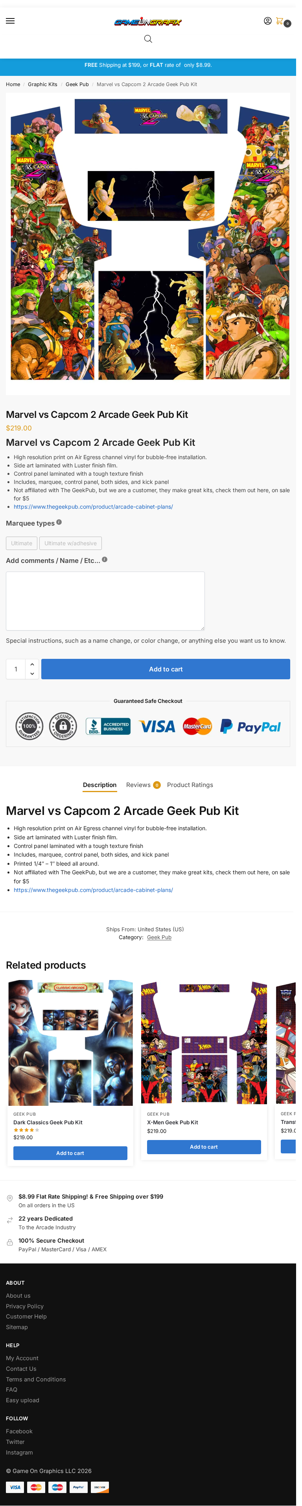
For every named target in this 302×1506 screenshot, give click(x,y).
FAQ (11, 1389)
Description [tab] (100, 785)
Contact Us (21, 1368)
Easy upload (22, 1400)
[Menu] (17, 21)
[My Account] (268, 21)
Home (13, 84)
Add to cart (166, 669)
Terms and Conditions (36, 1379)
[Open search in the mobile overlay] (148, 38)
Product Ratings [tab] (190, 785)
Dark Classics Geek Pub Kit (48, 1122)
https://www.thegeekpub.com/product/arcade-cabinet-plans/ (93, 506)
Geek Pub (77, 84)
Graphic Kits (42, 84)
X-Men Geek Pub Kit (172, 1122)
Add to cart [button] (70, 1153)
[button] (281, 21)
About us (19, 1295)
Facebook (19, 1431)
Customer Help (26, 1316)
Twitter (15, 1441)
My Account (22, 1358)
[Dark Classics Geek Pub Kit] (70, 1043)
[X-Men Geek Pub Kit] (204, 1043)
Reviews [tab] (142, 785)
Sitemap (17, 1327)
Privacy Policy (25, 1306)
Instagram (19, 1452)
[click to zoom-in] (151, 244)
